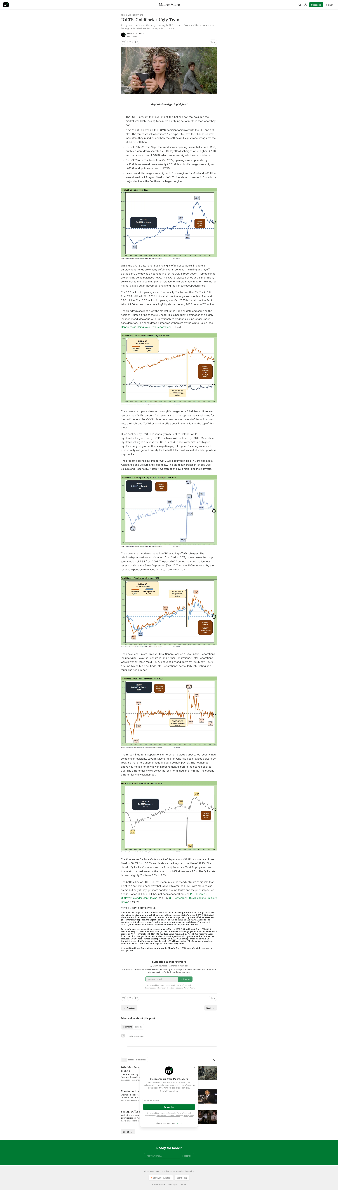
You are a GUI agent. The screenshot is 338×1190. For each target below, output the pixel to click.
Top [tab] (124, 1060)
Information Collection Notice (168, 1115)
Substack (156, 1184)
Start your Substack (162, 1178)
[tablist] (132, 1026)
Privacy (167, 1171)
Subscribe (316, 4)
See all (126, 1131)
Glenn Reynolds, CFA (135, 33)
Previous (131, 1008)
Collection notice (186, 1171)
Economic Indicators (132, 15)
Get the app (182, 1178)
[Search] (299, 4)
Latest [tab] (131, 1060)
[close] (194, 1067)
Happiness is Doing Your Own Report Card (146, 327)
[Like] (123, 42)
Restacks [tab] (138, 1027)
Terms (175, 1171)
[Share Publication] (305, 4)
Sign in (329, 4)
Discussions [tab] (141, 1060)
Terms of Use (182, 1113)
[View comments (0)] (130, 42)
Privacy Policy (189, 1115)
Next (208, 1008)
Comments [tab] (127, 1027)
